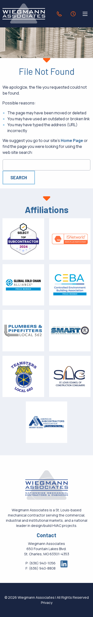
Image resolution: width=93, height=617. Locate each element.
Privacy (46, 602)
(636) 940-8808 (42, 568)
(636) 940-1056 (42, 563)
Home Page (72, 140)
